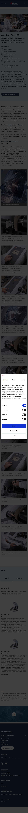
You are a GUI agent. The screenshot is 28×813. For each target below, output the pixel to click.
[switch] (24, 410)
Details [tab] (14, 380)
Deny (14, 435)
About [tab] (23, 380)
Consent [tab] (5, 380)
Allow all (14, 426)
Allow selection (14, 430)
